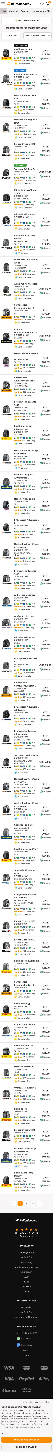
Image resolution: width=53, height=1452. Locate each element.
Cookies (26, 1291)
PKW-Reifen (26, 1307)
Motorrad (13, 11)
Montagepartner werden (26, 1266)
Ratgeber (25, 11)
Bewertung (26, 1262)
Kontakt (26, 1350)
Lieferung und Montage (26, 1316)
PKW (3, 11)
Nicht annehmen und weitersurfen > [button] (36, 1402)
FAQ (26, 1355)
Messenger (26, 1344)
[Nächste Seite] (39, 1203)
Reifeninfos (26, 1257)
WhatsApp (26, 1338)
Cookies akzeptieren (26, 1440)
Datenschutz (26, 1286)
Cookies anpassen (26, 1447)
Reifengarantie (27, 1252)
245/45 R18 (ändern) (28, 20)
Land (26, 1281)
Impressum (26, 1271)
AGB (26, 1276)
